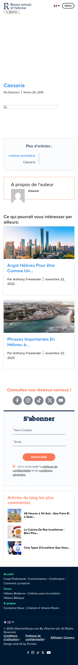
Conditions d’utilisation (11, 637)
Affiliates (56, 637)
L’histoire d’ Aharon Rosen (42, 608)
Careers (69, 637)
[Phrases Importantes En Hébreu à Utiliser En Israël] (39, 316)
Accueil (9, 574)
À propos (10, 603)
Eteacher (33, 191)
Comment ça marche (17, 583)
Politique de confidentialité (34, 637)
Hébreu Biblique (14, 598)
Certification (56, 579)
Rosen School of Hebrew (18, 8)
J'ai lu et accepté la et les (35, 470)
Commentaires (37, 579)
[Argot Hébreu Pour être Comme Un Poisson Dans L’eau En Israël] (39, 242)
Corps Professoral (15, 579)
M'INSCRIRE (39, 457)
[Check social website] (28, 653)
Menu (68, 6)
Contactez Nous (14, 608)
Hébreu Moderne (14, 593)
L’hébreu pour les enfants (43, 593)
